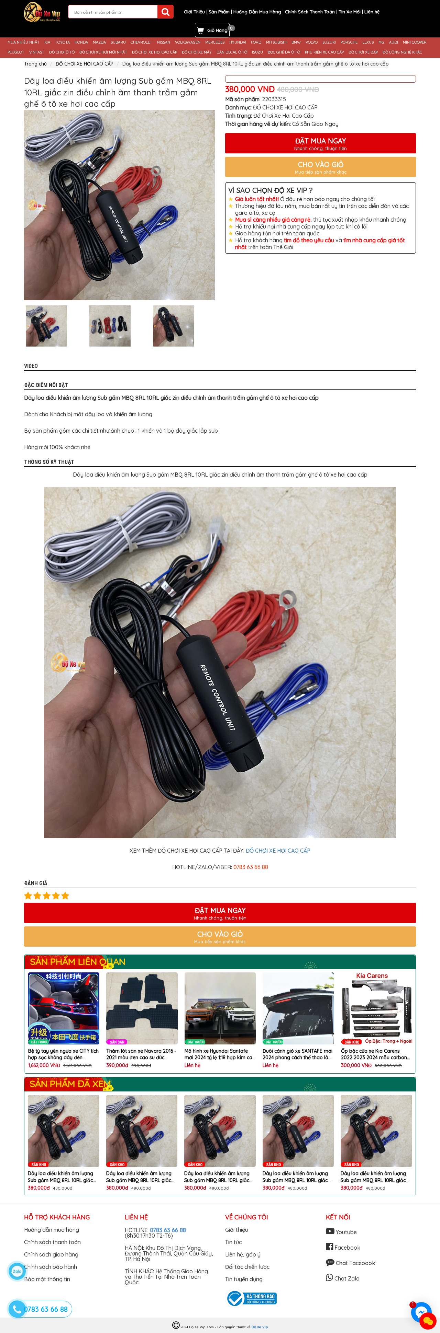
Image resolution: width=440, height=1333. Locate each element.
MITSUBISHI (276, 42)
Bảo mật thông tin (47, 1279)
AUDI (393, 42)
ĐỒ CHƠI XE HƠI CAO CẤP (154, 52)
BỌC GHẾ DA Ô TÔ (284, 52)
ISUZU (257, 52)
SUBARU (118, 42)
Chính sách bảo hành (50, 1266)
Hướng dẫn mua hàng (51, 1229)
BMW (296, 42)
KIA (47, 42)
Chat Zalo (346, 1278)
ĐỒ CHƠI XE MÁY (197, 52)
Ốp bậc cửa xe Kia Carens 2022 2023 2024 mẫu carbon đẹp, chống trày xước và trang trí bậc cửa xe (297, 1054)
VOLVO (312, 42)
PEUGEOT (16, 52)
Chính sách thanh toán (52, 1242)
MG (381, 42)
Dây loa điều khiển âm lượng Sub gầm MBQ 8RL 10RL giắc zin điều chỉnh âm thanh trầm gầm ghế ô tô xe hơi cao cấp (61, 1177)
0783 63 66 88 (168, 1229)
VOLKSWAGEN (187, 42)
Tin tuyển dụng (244, 1279)
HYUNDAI (237, 42)
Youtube (345, 1232)
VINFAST (36, 52)
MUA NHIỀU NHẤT (24, 42)
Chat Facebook (354, 1263)
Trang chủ (35, 64)
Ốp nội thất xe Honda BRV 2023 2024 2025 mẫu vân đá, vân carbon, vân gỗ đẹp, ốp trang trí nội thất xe (374, 1054)
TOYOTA (62, 42)
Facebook (346, 1247)
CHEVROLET (141, 42)
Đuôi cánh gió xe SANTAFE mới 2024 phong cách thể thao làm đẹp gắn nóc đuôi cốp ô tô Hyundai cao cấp (219, 1054)
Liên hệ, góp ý (243, 1254)
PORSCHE (349, 42)
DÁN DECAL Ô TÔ (232, 52)
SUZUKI (329, 42)
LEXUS (368, 42)
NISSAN (163, 42)
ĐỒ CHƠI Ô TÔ (62, 52)
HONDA (81, 42)
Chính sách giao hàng (51, 1254)
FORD (256, 42)
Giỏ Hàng (217, 30)
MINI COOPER (415, 42)
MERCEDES (214, 42)
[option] (119, 205)
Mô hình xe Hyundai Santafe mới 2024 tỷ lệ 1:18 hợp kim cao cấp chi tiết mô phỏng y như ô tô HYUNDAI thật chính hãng (141, 1054)
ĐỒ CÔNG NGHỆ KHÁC (402, 52)
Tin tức (233, 1242)
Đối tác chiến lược (247, 1266)
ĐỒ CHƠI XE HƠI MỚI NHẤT (103, 52)
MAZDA (99, 42)
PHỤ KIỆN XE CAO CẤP (324, 52)
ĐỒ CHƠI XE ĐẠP (363, 52)
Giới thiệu (236, 1229)
